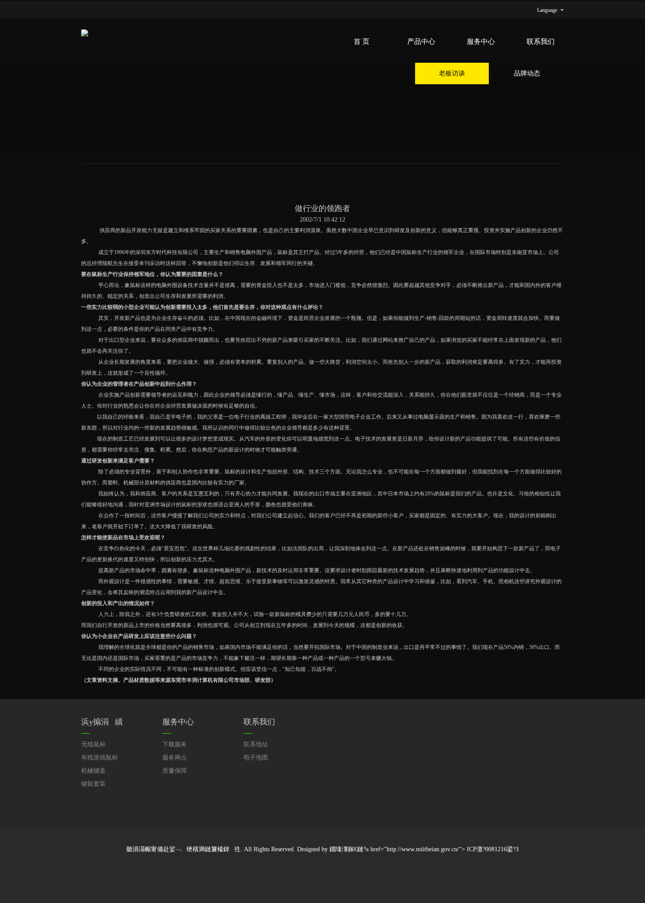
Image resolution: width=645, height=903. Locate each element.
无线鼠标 (93, 744)
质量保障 (174, 770)
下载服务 (174, 744)
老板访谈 (452, 73)
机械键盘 (93, 770)
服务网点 (174, 757)
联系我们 (541, 41)
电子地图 (256, 757)
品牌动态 (527, 73)
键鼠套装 (93, 784)
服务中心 (481, 41)
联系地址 (256, 744)
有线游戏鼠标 (99, 757)
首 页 (361, 41)
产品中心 (421, 41)
